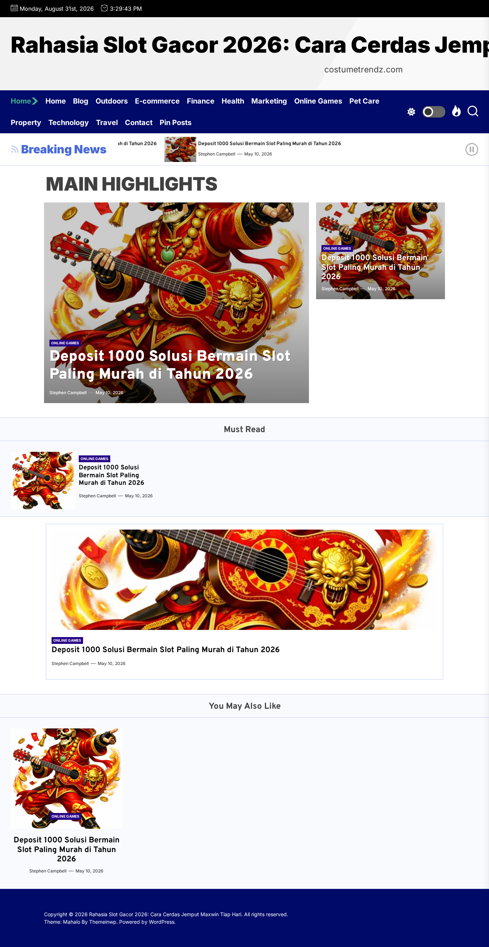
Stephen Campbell (197, 154)
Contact (138, 122)
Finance (200, 101)
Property (26, 122)
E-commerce (157, 101)
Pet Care (364, 101)
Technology (68, 122)
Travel (107, 122)
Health (233, 101)
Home (21, 101)
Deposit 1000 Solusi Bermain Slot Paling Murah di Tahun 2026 (250, 144)
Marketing (269, 101)
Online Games (318, 101)
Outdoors (112, 101)
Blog (80, 101)
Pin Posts (176, 122)
